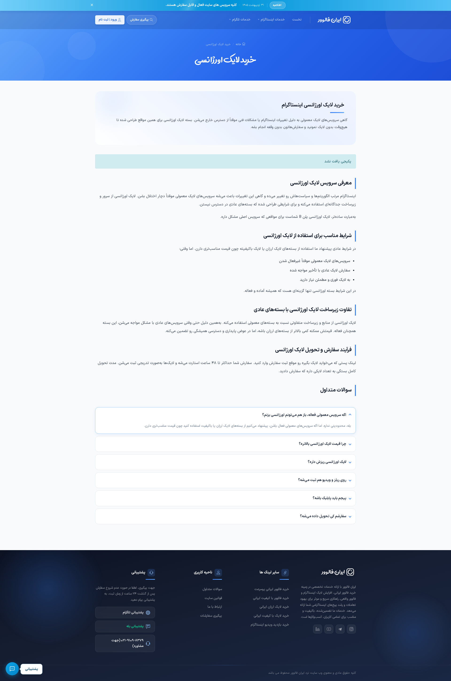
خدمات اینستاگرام (273, 19)
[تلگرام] (340, 629)
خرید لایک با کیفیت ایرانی (271, 615)
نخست (297, 19)
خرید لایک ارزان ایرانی (274, 606)
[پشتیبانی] (12, 668)
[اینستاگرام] (351, 629)
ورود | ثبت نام (108, 19)
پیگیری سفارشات (211, 615)
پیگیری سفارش (139, 19)
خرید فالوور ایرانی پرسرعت (271, 589)
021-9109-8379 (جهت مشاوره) (127, 643)
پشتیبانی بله (135, 626)
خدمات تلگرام (241, 19)
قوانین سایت (213, 598)
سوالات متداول (212, 589)
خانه (239, 44)
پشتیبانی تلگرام (133, 612)
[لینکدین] (317, 629)
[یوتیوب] (328, 629)
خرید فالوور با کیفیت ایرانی (271, 598)
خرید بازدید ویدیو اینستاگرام (270, 624)
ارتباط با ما (215, 606)
